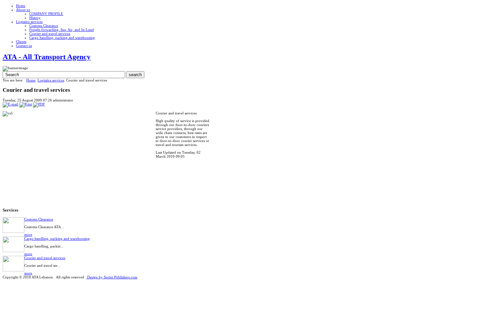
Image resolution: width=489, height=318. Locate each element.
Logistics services (51, 80)
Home (31, 80)
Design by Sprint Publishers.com (111, 277)
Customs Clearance (38, 219)
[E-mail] (10, 104)
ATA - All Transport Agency (46, 57)
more (28, 235)
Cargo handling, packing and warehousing (57, 238)
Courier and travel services (44, 258)
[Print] (25, 104)
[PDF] (39, 104)
